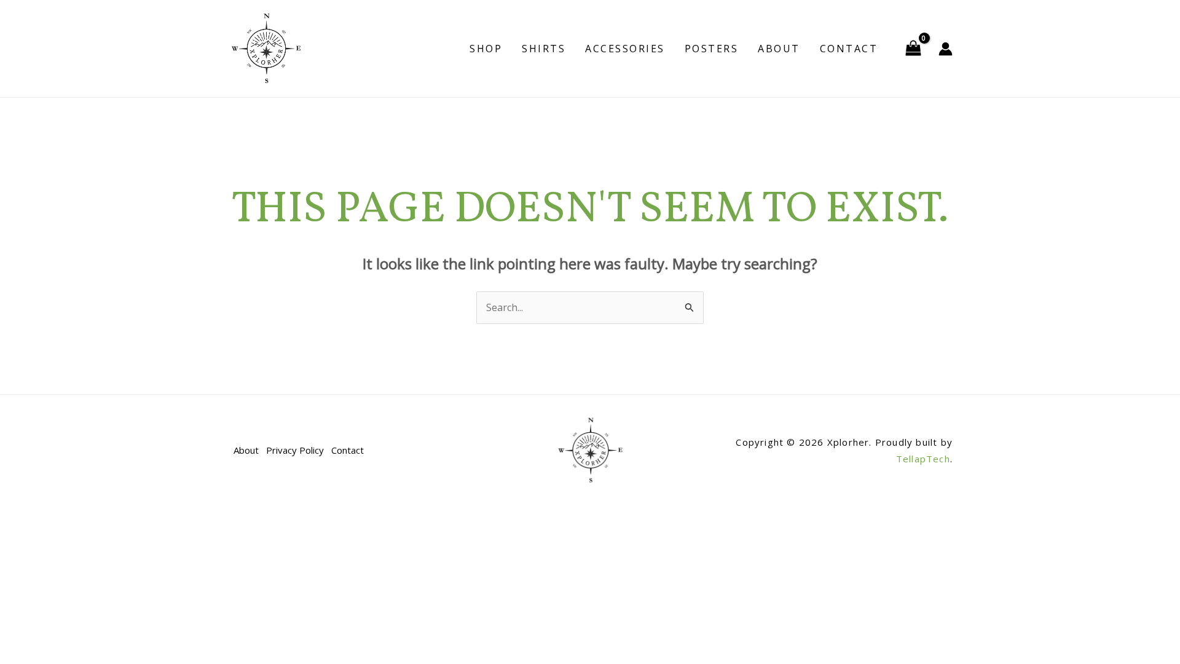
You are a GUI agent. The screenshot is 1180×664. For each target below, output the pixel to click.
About (779, 48)
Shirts (543, 48)
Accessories (625, 48)
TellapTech (923, 459)
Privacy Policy (295, 450)
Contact (849, 48)
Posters (712, 48)
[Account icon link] (945, 49)
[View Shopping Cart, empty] (913, 48)
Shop (486, 48)
